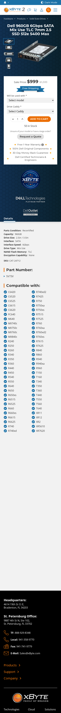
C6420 (11, 292)
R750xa (40, 305)
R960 (39, 368)
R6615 (11, 417)
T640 (39, 408)
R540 (11, 377)
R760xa (40, 328)
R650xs (12, 395)
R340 (11, 354)
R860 (39, 354)
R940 (39, 359)
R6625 (11, 422)
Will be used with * (17, 95)
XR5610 (40, 426)
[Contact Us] (29, 10)
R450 (11, 372)
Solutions (50, 709)
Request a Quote (30, 136)
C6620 (11, 310)
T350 (39, 386)
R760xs (40, 336)
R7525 (39, 319)
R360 (11, 363)
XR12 (39, 417)
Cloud (31, 709)
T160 (39, 377)
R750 (39, 301)
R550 (11, 381)
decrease (13, 119)
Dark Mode (51, 2)
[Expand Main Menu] (55, 10)
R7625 (39, 345)
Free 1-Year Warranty (29, 144)
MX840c (12, 336)
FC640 (11, 314)
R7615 (39, 341)
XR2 (38, 422)
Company (11, 678)
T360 (39, 390)
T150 (39, 372)
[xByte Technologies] (14, 9)
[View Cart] (35, 10)
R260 (11, 350)
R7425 (39, 296)
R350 (11, 359)
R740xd (12, 431)
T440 (39, 395)
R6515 (11, 399)
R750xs (40, 310)
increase (22, 119)
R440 (11, 368)
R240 (11, 341)
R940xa (40, 363)
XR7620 (40, 431)
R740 (11, 426)
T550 (39, 399)
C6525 (11, 301)
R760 (39, 323)
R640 (11, 386)
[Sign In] (41, 10)
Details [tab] (8, 218)
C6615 (11, 305)
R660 (11, 408)
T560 (39, 404)
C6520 (11, 296)
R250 (11, 345)
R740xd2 (41, 292)
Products (10, 665)
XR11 (39, 413)
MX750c (12, 328)
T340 (39, 381)
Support (9, 672)
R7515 (39, 314)
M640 (11, 319)
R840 (39, 350)
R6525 (11, 404)
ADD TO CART (39, 119)
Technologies (11, 709)
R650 (11, 390)
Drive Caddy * (14, 106)
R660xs (12, 413)
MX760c (12, 332)
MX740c (12, 323)
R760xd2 (41, 332)
